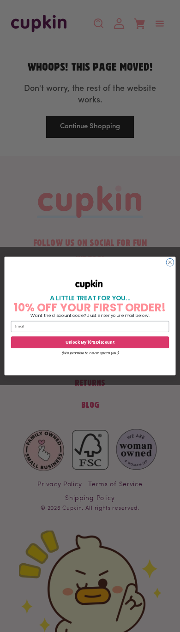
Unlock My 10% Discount (90, 342)
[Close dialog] (170, 262)
